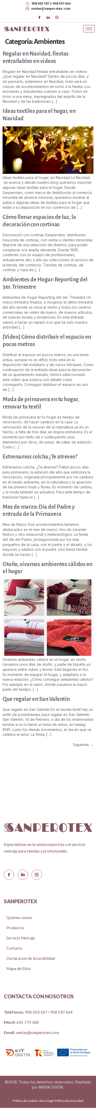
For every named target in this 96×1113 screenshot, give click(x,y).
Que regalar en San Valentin (36, 699)
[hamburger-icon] (89, 28)
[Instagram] (57, 17)
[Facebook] (39, 17)
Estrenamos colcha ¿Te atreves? (40, 457)
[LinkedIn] (48, 17)
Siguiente (83, 744)
